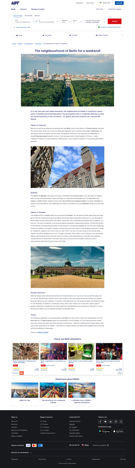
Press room (14, 424)
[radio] (18, 15)
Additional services (74, 421)
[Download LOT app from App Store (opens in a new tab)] (118, 431)
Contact (69, 459)
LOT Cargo (43, 421)
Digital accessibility (16, 436)
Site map (123, 459)
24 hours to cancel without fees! (110, 27)
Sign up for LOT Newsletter (19, 430)
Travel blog (14, 433)
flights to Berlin (43, 332)
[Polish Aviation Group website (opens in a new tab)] (85, 445)
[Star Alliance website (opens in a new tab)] (99, 445)
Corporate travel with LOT (47, 433)
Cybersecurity (96, 459)
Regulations (14, 459)
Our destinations (74, 430)
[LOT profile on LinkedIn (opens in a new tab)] (110, 421)
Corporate (14, 427)
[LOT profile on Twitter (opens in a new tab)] (121, 421)
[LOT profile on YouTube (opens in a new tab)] (105, 421)
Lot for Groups (44, 430)
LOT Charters (44, 424)
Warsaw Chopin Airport (76, 436)
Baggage (72, 424)
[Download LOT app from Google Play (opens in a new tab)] (104, 431)
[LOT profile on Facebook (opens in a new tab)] (100, 421)
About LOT (14, 421)
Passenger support (74, 433)
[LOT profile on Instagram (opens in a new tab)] (116, 421)
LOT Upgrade (73, 427)
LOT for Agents (44, 427)
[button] (25, 21)
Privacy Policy (42, 459)
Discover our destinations (20, 452)
